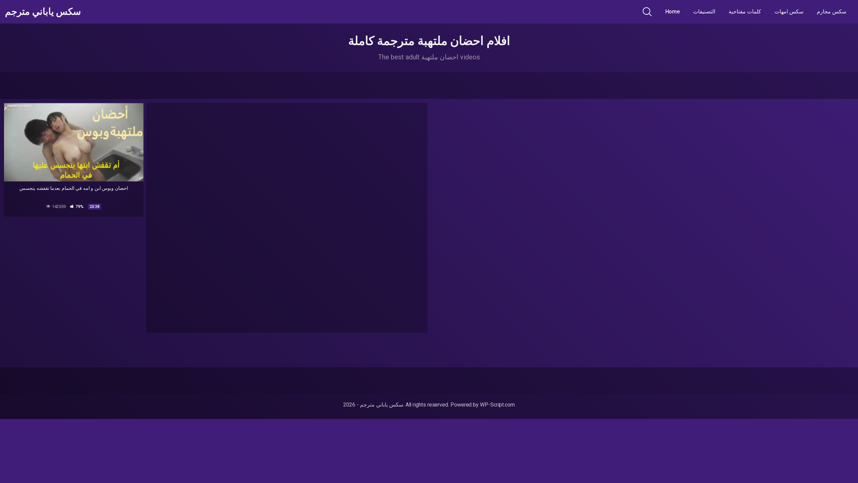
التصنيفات (704, 11)
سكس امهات (789, 11)
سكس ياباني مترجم (43, 11)
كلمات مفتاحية (745, 11)
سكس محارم (831, 11)
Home (672, 11)
